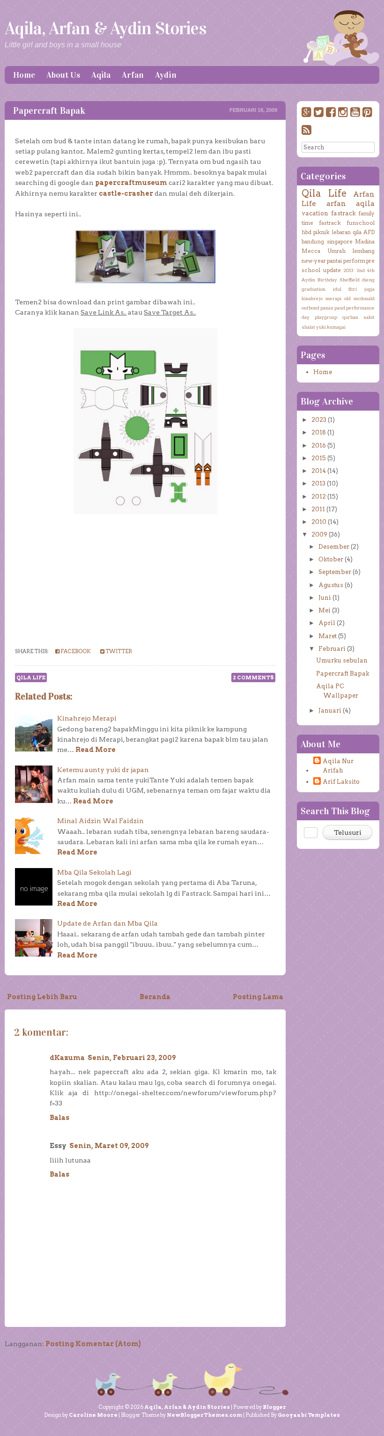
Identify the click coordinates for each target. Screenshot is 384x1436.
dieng (368, 279)
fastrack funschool (347, 223)
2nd (360, 270)
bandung (313, 241)
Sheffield (350, 279)
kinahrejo (312, 298)
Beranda (155, 997)
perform (354, 261)
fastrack (343, 213)
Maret (327, 636)
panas (326, 307)
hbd (306, 232)
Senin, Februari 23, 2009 (132, 1057)
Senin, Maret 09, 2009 (108, 1145)
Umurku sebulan (342, 660)
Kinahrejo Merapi (87, 718)
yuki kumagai (331, 327)
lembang (364, 251)
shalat (308, 327)
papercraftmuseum (131, 182)
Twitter (118, 651)
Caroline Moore (93, 1415)
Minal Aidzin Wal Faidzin (100, 821)
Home (24, 75)
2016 (318, 445)
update (332, 270)
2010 (318, 521)
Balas (59, 1117)
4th (371, 270)
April (326, 622)
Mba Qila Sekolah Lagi (94, 872)
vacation (315, 213)
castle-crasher (126, 193)
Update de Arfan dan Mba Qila (107, 923)
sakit (369, 317)
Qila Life (30, 677)
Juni (324, 597)
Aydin (166, 75)
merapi (333, 298)
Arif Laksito (341, 781)
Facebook (75, 651)
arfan (336, 203)
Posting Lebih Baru (42, 997)
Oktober (330, 559)
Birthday (327, 279)
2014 (318, 470)
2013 (348, 270)
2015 (318, 458)
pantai (334, 261)
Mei (324, 610)
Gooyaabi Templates (309, 1415)
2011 (318, 509)
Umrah (336, 251)
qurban (350, 317)
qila (357, 232)
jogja (369, 289)
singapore (340, 241)
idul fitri (345, 289)
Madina (365, 241)
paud (339, 307)
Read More (95, 749)
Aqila (101, 75)
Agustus (330, 585)
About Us (63, 75)
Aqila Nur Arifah (338, 766)
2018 (318, 432)
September (334, 571)
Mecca (311, 251)
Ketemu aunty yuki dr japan (103, 769)
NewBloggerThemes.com (204, 1415)
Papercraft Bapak (49, 110)
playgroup (326, 317)
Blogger (274, 1407)
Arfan (133, 75)
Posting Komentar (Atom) (93, 1344)
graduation (313, 289)
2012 (318, 496)
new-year (314, 261)
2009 (319, 534)
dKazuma (67, 1057)
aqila (365, 203)
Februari (332, 648)
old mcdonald (359, 298)
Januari (329, 710)
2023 (318, 419)
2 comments (253, 677)
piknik (321, 232)
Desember (333, 546)
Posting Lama (258, 997)
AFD (369, 232)
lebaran (341, 232)
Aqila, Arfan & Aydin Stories (105, 28)
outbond (310, 307)
